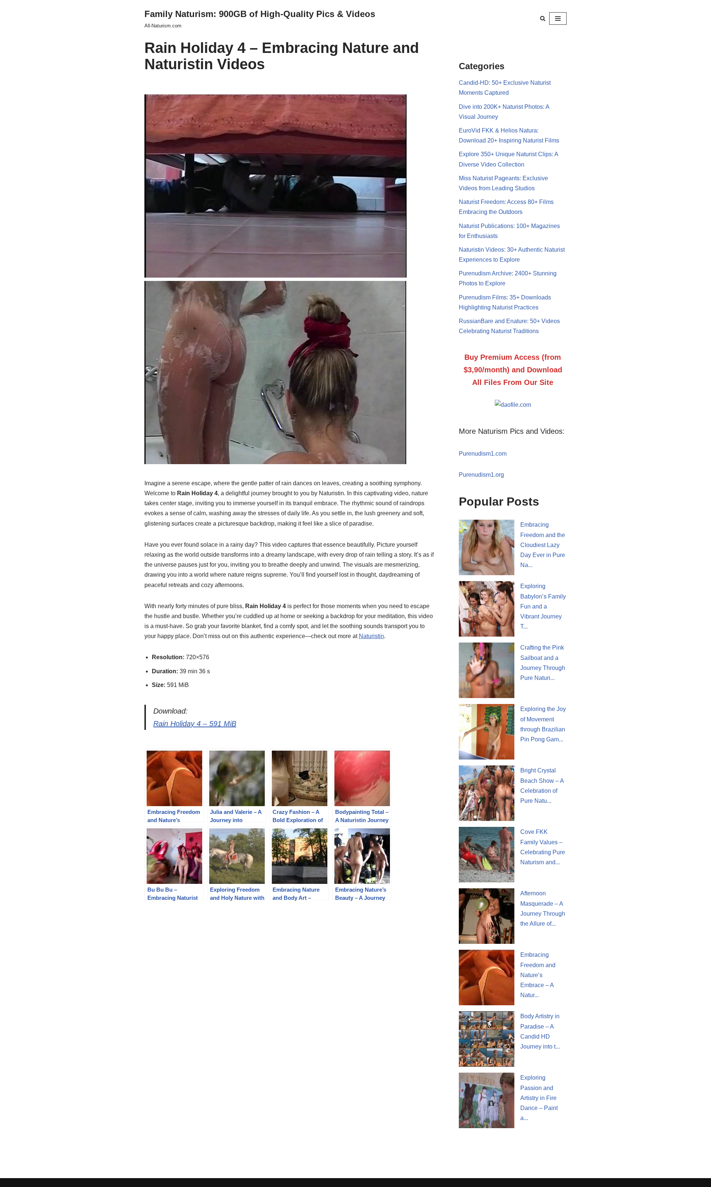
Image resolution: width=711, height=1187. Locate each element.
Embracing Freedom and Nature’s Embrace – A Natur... (537, 975)
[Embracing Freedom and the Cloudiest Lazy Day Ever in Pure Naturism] (486, 547)
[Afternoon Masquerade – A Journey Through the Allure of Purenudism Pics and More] (486, 916)
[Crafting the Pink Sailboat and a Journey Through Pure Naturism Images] (486, 670)
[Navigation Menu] (558, 18)
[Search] (542, 18)
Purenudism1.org (481, 475)
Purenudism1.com (483, 453)
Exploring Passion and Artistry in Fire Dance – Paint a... (539, 1097)
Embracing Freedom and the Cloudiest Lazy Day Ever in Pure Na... (542, 545)
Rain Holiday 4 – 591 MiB (194, 724)
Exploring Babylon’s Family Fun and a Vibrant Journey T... (543, 606)
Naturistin (371, 636)
